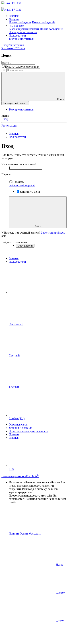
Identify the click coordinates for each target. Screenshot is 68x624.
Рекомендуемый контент (24, 28)
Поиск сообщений (43, 22)
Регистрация (9, 125)
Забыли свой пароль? (22, 185)
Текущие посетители (21, 38)
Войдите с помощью (14, 242)
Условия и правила (20, 427)
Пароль (6, 174)
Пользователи (17, 35)
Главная (13, 15)
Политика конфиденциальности (28, 431)
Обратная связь (18, 424)
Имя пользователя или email (18, 164)
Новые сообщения (20, 22)
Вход (4, 119)
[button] (36, 292)
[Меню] (2, 7)
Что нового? (16, 25)
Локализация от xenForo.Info (20, 476)
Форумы (14, 19)
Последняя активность (23, 32)
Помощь (14, 434)
